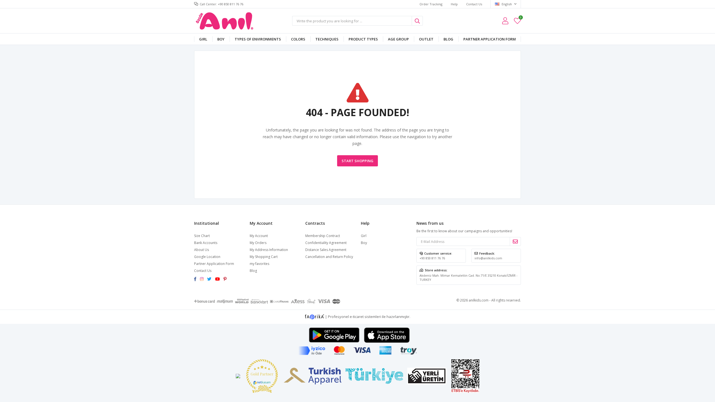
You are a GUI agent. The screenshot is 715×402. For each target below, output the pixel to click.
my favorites (520, 18)
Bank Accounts (205, 242)
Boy (221, 39)
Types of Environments (258, 39)
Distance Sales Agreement (325, 249)
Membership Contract (322, 235)
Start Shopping (357, 160)
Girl (203, 39)
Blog (448, 39)
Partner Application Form (489, 39)
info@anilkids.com (488, 258)
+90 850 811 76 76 (432, 258)
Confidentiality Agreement (326, 242)
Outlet (426, 39)
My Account (259, 235)
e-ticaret (357, 316)
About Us (201, 249)
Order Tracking (431, 4)
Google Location (207, 256)
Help (454, 4)
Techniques (327, 39)
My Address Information (269, 249)
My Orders (258, 242)
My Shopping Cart (264, 256)
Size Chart (202, 235)
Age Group (398, 39)
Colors (298, 39)
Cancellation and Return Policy (329, 256)
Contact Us (474, 4)
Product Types (363, 39)
